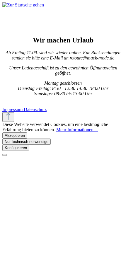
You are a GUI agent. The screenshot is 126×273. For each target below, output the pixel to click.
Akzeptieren (15, 135)
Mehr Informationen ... (77, 129)
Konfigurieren (16, 148)
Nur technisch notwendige (26, 141)
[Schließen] (4, 155)
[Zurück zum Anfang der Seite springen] (8, 117)
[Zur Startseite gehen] (23, 4)
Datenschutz (35, 109)
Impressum (13, 109)
